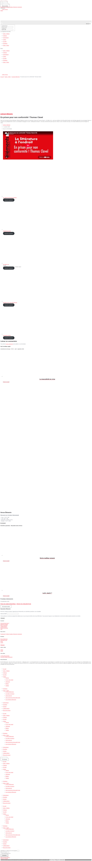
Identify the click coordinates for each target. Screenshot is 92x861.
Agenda (4, 706)
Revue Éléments (4, 639)
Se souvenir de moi (6, 853)
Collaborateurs (4, 626)
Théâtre (7, 685)
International (5, 37)
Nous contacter (4, 625)
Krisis (2, 641)
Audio (2, 651)
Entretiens (5, 43)
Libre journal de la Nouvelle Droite (13, 697)
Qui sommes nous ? (5, 623)
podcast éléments (16, 76)
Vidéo (2, 649)
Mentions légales (4, 624)
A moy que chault (9, 679)
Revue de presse (4, 628)
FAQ (1, 629)
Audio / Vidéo (6, 45)
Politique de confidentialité (59, 859)
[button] (46, 48)
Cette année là (9, 695)
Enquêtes (5, 704)
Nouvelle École (4, 640)
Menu (2, 10)
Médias (7, 683)
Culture (4, 39)
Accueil (2, 76)
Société (4, 41)
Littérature (8, 681)
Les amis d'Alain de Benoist (6, 657)
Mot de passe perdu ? (5, 857)
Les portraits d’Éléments (11, 699)
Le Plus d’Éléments (10, 691)
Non (53, 859)
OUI (50, 859)
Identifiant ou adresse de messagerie (9, 850)
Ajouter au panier (9, 200)
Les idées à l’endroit (10, 693)
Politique (5, 35)
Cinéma (7, 678)
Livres (2, 642)
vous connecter (9, 344)
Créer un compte (4, 858)
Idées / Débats (6, 33)
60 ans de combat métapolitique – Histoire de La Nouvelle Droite (16, 604)
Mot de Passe (4, 852)
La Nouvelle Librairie (5, 655)
